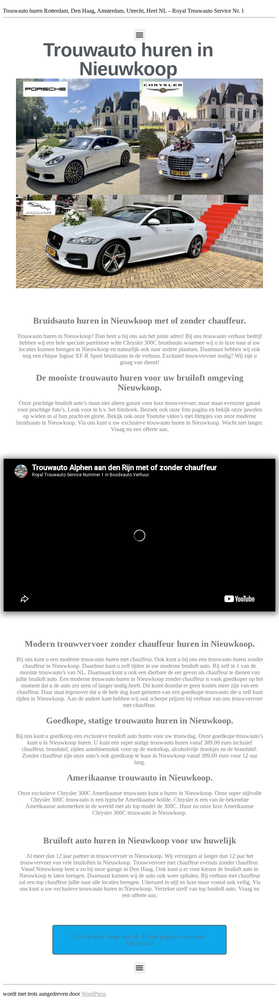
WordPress (93, 994)
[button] (140, 35)
